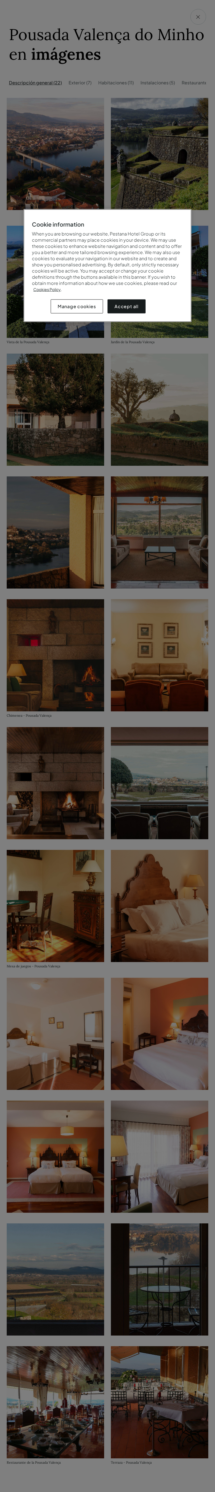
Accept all (126, 306)
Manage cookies (77, 306)
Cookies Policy (47, 289)
